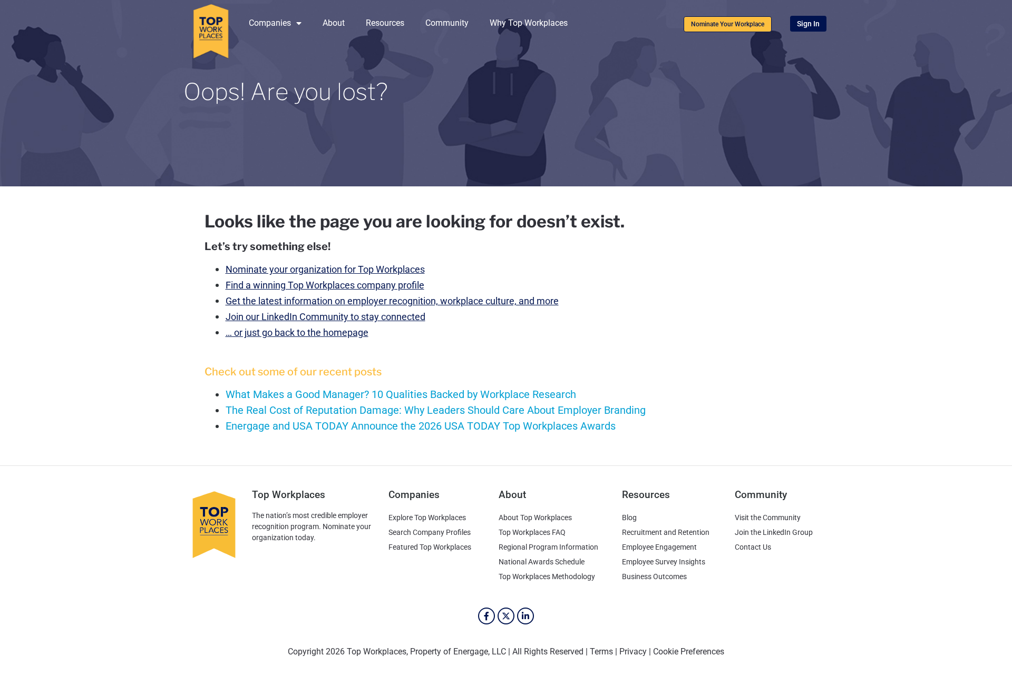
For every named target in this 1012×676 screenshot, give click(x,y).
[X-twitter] (506, 616)
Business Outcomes (654, 576)
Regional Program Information (548, 547)
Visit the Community (768, 517)
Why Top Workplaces (529, 23)
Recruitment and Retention (665, 532)
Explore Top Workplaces (427, 517)
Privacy (633, 652)
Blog (629, 517)
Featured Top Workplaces (429, 547)
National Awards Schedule (542, 562)
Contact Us (753, 547)
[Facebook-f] (486, 616)
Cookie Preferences (688, 652)
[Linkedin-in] (525, 616)
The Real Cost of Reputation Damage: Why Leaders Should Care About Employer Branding (436, 410)
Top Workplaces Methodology (547, 576)
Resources (385, 23)
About (334, 23)
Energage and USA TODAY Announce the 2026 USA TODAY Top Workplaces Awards (421, 426)
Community (447, 23)
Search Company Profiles (429, 532)
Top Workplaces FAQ (532, 532)
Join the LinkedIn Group (774, 532)
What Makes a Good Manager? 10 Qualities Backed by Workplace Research (401, 394)
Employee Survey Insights (663, 562)
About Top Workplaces (535, 517)
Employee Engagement (659, 547)
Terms (601, 652)
